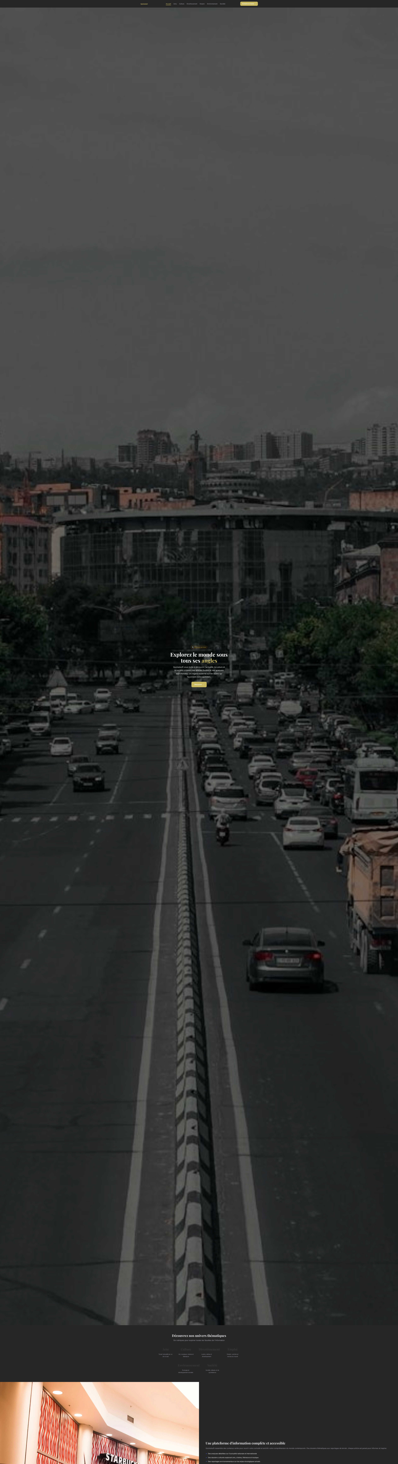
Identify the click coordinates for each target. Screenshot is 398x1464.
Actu (175, 4)
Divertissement (192, 4)
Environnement (212, 4)
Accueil (168, 4)
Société (222, 4)
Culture (181, 4)
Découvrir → (199, 684)
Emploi (202, 4)
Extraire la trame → (249, 4)
